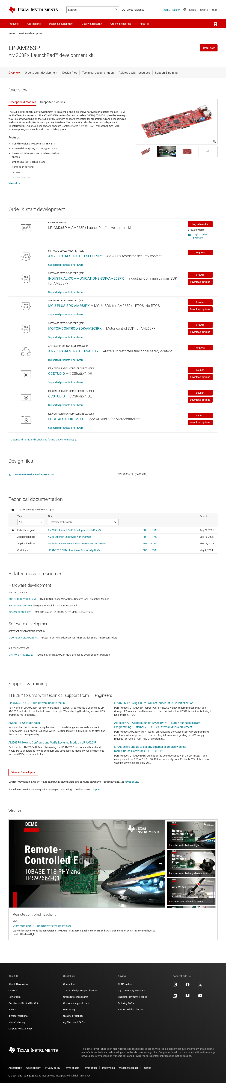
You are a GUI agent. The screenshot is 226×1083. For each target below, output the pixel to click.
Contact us (69, 984)
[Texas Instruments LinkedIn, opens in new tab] (175, 996)
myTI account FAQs (74, 1022)
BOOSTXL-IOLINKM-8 (20, 605)
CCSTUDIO (56, 373)
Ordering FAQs (126, 1003)
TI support (95, 789)
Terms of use (90, 1067)
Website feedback (128, 1067)
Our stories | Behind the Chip (23, 1003)
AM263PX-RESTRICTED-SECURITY (75, 256)
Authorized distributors (130, 1009)
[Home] (33, 10)
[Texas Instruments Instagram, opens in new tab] (175, 985)
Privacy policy (52, 1067)
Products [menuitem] (13, 23)
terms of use (131, 781)
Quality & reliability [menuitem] (92, 23)
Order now (209, 48)
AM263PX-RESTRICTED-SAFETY (73, 351)
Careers (12, 990)
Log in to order (200, 224)
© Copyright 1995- (21, 1075)
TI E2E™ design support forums (80, 990)
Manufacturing (16, 1022)
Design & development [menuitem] (61, 23)
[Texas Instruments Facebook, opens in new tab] (187, 985)
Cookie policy (33, 1067)
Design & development (31, 33)
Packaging (69, 1009)
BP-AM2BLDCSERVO (19, 612)
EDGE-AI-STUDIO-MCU (65, 419)
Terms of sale (71, 1067)
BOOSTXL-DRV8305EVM (22, 599)
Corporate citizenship (20, 1028)
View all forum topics (23, 772)
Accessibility (15, 1067)
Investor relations (18, 1015)
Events (12, 1009)
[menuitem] (215, 23)
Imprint (147, 1067)
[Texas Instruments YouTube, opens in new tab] (200, 996)
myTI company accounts (131, 990)
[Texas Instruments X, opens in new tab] (200, 985)
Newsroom (14, 996)
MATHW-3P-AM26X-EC (21, 654)
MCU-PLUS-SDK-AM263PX (69, 306)
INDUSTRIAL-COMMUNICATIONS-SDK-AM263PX (86, 278)
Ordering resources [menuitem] (120, 23)
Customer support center (77, 1003)
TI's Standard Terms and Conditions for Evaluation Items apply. (42, 439)
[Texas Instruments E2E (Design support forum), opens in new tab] (187, 996)
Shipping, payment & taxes (132, 996)
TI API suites (125, 984)
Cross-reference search (75, 996)
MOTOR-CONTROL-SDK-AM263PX (75, 328)
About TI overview (18, 984)
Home (11, 33)
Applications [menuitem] (34, 23)
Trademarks (108, 1067)
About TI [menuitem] (144, 23)
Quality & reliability (73, 1015)
